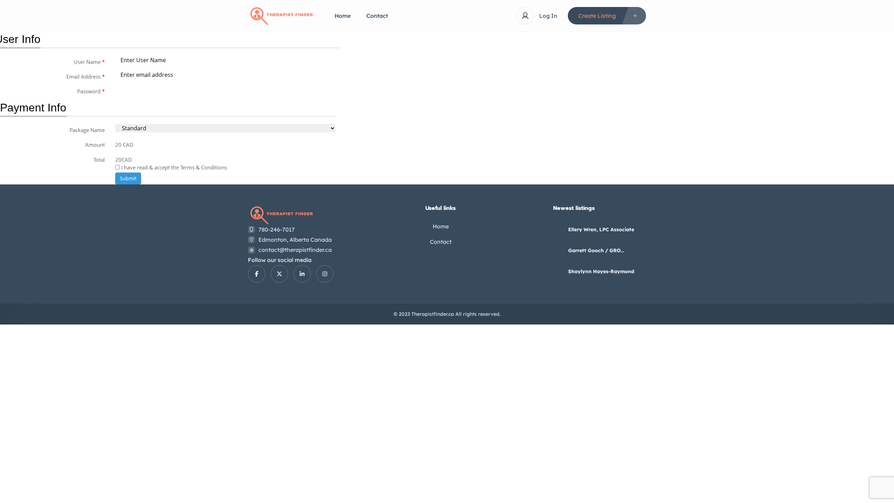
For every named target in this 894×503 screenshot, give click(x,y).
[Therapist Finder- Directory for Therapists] (281, 15)
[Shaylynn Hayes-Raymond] (555, 271)
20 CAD (124, 144)
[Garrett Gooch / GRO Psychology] (555, 250)
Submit (128, 178)
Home (343, 15)
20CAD (123, 159)
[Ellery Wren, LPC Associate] (555, 229)
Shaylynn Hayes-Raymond (601, 271)
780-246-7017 (276, 229)
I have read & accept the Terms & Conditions (173, 167)
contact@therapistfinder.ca (295, 249)
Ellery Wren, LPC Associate (601, 229)
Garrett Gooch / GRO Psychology (594, 250)
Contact (377, 15)
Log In (548, 15)
